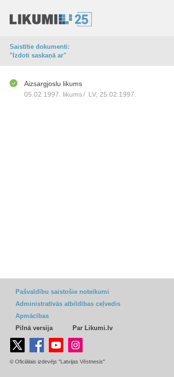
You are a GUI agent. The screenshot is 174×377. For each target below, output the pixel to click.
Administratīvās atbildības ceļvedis (67, 303)
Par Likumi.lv (92, 328)
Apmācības (32, 315)
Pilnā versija (34, 328)
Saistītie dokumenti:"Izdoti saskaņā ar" (40, 51)
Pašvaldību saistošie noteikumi (62, 291)
